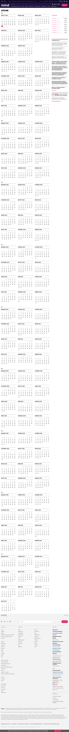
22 (10, 38)
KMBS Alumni (61, 1)
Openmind (19, 1)
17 (27, 21)
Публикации (14, 1)
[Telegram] (56, 4)
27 (8, 24)
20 (46, 21)
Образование (53, 6)
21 (48, 21)
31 (2, 26)
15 (12, 21)
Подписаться (64, 5)
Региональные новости (15, 6)
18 (29, 21)
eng (13, 4)
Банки (48, 6)
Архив (35, 1)
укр (11, 4)
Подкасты (23, 1)
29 (12, 24)
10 (2, 21)
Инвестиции (37, 6)
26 (6, 24)
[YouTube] (58, 4)
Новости (10, 1)
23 (12, 38)
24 (2, 24)
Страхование (43, 6)
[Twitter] (54, 4)
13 (8, 21)
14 (10, 21)
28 (10, 24)
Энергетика (31, 6)
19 (31, 21)
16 (14, 21)
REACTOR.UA (66, 1)
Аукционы (31, 1)
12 (6, 21)
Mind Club (41, 1)
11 (4, 21)
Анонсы (27, 1)
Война (23, 6)
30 (14, 24)
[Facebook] (52, 4)
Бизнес (26, 6)
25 (4, 24)
